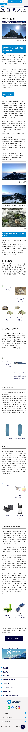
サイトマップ (5, 713)
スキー (11, 1)
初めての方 (14, 11)
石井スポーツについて (9, 679)
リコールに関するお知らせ (10, 695)
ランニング (18, 1)
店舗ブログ (19, 11)
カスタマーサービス (8, 687)
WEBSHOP (2, 11)
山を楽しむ (6, 683)
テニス (3, 4)
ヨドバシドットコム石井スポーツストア (13, 648)
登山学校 (25, 11)
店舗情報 (8, 11)
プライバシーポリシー (7, 717)
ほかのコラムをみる (14, 638)
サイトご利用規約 (6, 721)
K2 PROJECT (7, 691)
